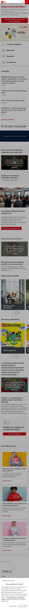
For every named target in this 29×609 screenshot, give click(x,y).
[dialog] (14, 304)
